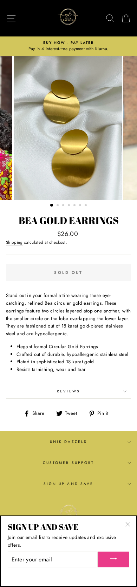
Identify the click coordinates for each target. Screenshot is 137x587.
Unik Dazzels (68, 441)
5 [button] (75, 206)
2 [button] (58, 206)
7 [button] (86, 206)
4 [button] (69, 206)
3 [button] (64, 206)
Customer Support (68, 462)
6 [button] (81, 206)
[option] (68, 46)
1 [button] (52, 205)
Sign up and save (68, 483)
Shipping (14, 242)
